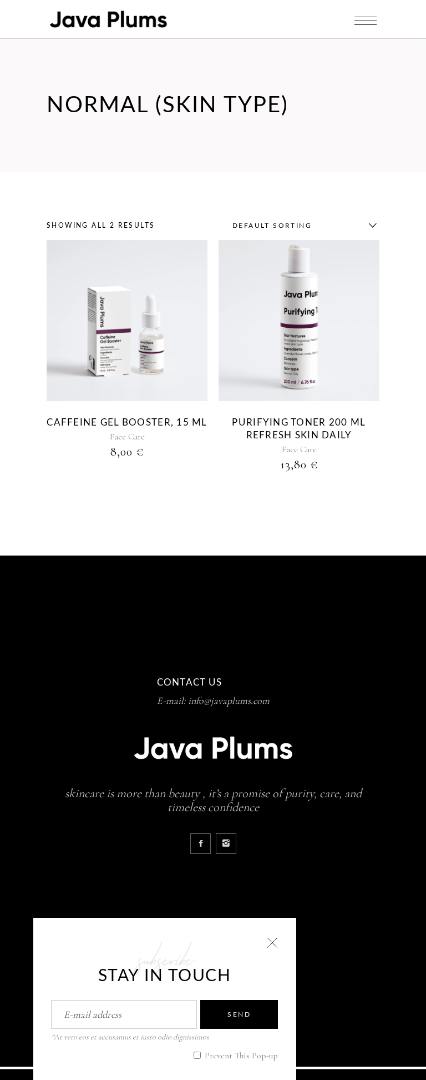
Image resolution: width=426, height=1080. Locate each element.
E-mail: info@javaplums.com (213, 700)
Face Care (127, 436)
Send (239, 1014)
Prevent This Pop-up (240, 1055)
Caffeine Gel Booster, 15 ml (127, 422)
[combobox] (301, 225)
